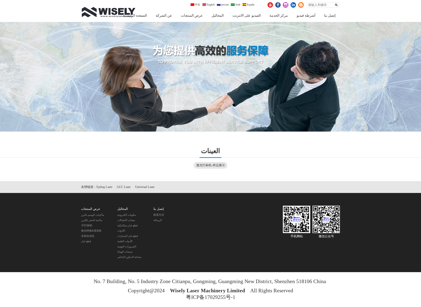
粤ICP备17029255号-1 (210, 297)
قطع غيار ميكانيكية (127, 225)
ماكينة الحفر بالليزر (91, 220)
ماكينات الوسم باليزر (92, 214)
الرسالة (157, 220)
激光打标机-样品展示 (210, 165)
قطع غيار (86, 241)
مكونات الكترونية (126, 214)
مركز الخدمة (278, 15)
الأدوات (121, 230)
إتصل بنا (329, 15)
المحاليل (218, 15)
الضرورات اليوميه (126, 246)
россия (225, 4)
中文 (197, 4)
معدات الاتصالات (126, 220)
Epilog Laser (104, 187)
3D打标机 (86, 225)
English (210, 4)
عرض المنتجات (192, 15)
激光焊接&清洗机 (91, 230)
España (250, 4)
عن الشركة (164, 15)
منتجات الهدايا (124, 251)
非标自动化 (87, 235)
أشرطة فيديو (306, 15)
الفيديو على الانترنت (246, 15)
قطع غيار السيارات (127, 235)
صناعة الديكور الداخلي (129, 257)
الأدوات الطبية (124, 241)
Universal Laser (145, 187)
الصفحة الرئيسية (135, 15)
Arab (237, 4)
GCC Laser (124, 187)
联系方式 (158, 214)
